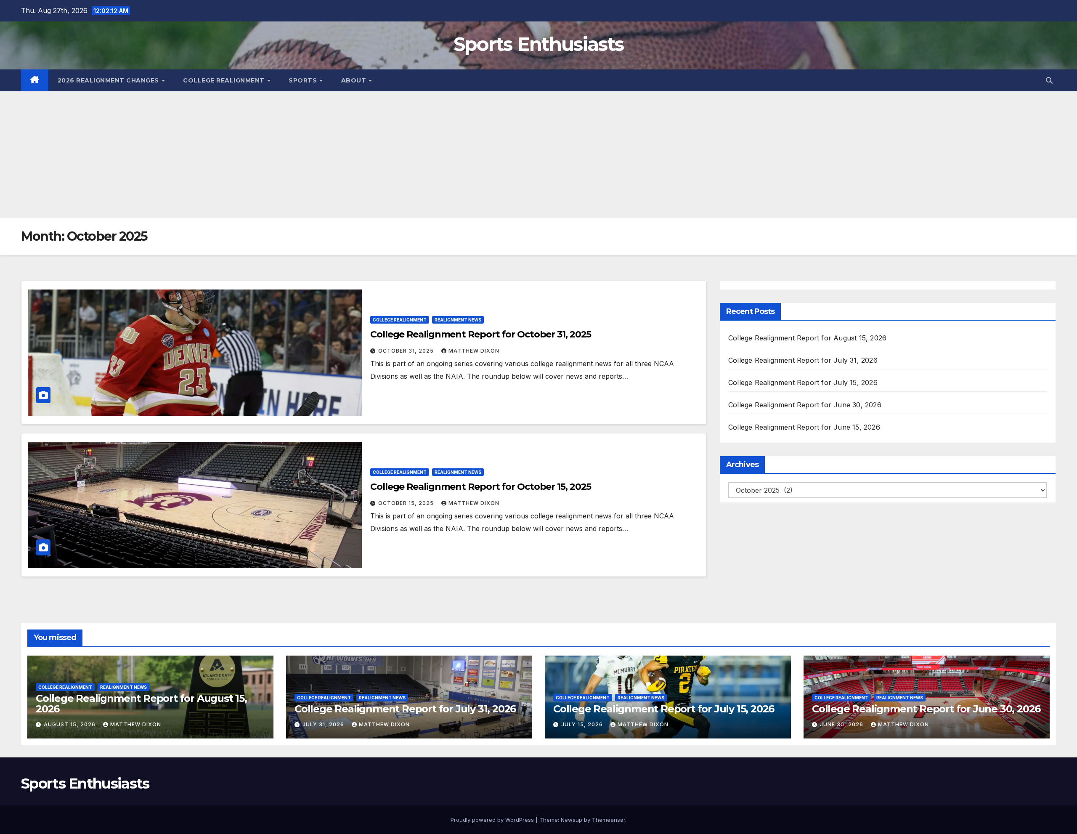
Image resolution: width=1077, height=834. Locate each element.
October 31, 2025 (406, 351)
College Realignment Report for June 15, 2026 (804, 427)
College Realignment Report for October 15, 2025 (480, 486)
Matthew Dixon (473, 351)
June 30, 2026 (842, 724)
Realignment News (458, 319)
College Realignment (224, 80)
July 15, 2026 (583, 724)
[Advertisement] (538, 154)
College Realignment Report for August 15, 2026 (807, 338)
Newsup (571, 819)
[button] (1049, 80)
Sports (304, 80)
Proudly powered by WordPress (493, 819)
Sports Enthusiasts (538, 44)
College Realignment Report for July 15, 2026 (803, 382)
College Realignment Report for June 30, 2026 (804, 405)
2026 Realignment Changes (109, 80)
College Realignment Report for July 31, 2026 (803, 360)
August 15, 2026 (70, 724)
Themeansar (608, 819)
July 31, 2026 (324, 724)
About (354, 80)
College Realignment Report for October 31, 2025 (480, 334)
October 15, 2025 (406, 503)
